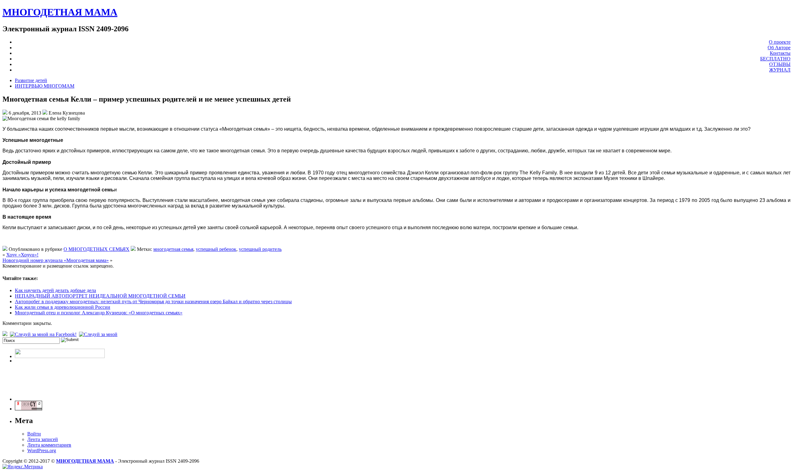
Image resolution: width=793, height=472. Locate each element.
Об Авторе (779, 47)
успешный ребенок (216, 249)
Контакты (780, 53)
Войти (34, 433)
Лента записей (42, 439)
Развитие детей (31, 80)
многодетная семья (173, 249)
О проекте (780, 42)
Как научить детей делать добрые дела (55, 290)
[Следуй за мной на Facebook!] (44, 334)
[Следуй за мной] (99, 334)
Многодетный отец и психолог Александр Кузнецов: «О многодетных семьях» (98, 312)
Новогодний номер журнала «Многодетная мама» (55, 260)
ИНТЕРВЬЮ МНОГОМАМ (44, 86)
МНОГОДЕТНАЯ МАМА (59, 12)
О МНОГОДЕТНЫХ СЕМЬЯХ (96, 249)
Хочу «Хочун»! (22, 254)
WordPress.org (41, 450)
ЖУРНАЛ (780, 69)
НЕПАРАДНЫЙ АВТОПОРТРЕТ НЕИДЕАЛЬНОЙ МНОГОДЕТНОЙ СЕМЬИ (100, 296)
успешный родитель (260, 249)
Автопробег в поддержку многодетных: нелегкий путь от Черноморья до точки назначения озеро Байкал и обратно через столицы (153, 301)
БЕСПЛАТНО (775, 58)
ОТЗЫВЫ (780, 64)
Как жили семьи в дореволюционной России (62, 307)
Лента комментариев (49, 445)
